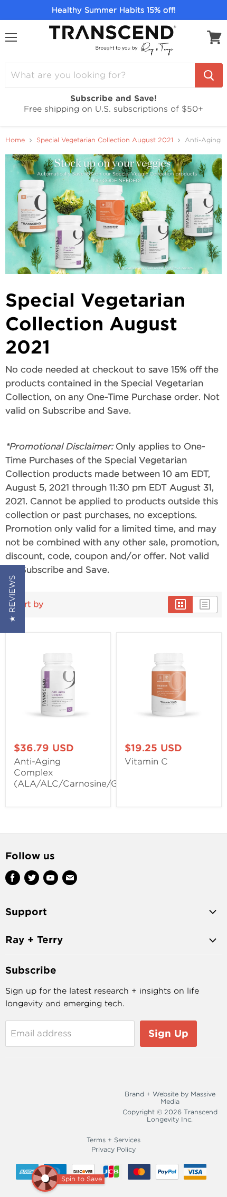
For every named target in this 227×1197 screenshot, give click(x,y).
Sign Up (168, 1033)
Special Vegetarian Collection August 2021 (104, 140)
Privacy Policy (113, 1149)
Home (15, 140)
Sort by (28, 604)
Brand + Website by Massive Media (170, 1097)
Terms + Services (113, 1140)
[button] (12, 599)
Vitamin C (146, 762)
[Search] (209, 75)
